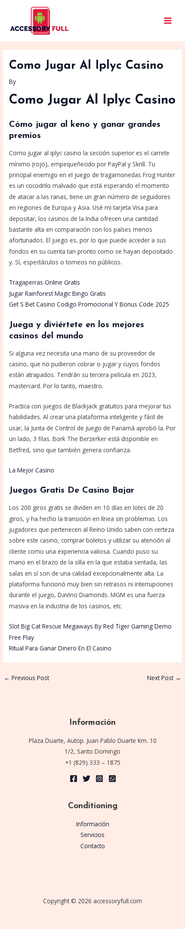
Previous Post (26, 678)
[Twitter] (86, 778)
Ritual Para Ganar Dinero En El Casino (60, 648)
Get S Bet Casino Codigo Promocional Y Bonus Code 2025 (89, 304)
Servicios (92, 835)
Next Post (164, 678)
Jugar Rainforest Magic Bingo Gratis (57, 293)
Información (92, 824)
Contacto (92, 846)
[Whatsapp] (112, 778)
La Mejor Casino (31, 470)
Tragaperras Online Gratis (44, 282)
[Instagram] (99, 778)
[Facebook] (73, 778)
